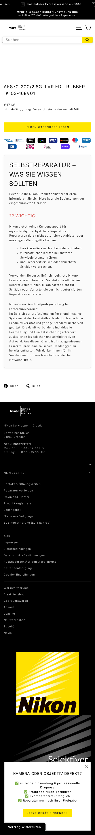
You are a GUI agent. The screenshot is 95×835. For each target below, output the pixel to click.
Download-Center (17, 497)
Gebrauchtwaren (16, 600)
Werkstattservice (16, 587)
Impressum (12, 542)
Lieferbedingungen (17, 548)
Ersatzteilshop (14, 594)
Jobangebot (12, 509)
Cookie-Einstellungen (19, 574)
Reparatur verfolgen (18, 490)
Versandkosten (43, 109)
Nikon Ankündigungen (19, 516)
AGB (7, 536)
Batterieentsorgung (18, 568)
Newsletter (15, 472)
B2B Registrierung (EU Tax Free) (27, 522)
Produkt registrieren (18, 503)
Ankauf (9, 607)
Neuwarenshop (14, 620)
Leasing (9, 613)
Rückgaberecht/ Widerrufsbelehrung (30, 561)
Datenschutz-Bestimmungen (24, 555)
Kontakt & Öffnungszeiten (22, 484)
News (8, 633)
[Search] (87, 40)
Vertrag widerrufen (24, 827)
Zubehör (10, 626)
